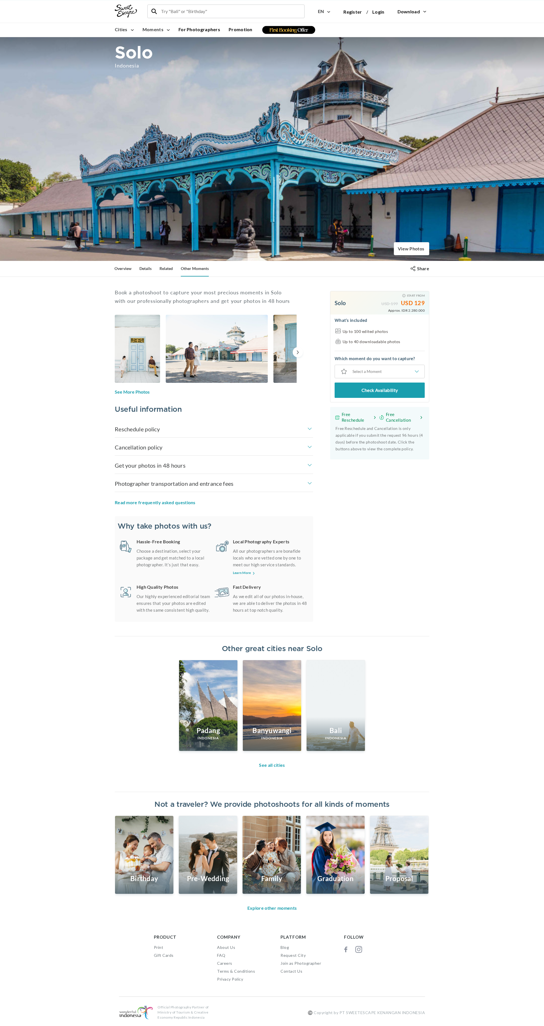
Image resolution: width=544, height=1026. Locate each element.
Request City (293, 955)
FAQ (221, 955)
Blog (284, 947)
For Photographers (199, 29)
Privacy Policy (230, 979)
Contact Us (291, 971)
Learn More (242, 573)
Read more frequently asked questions (155, 502)
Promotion (240, 29)
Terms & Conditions (236, 971)
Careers (224, 963)
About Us (226, 947)
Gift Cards (164, 955)
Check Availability (380, 390)
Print (158, 947)
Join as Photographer (300, 963)
